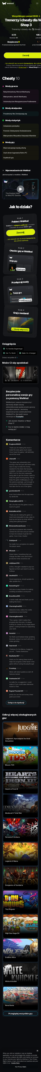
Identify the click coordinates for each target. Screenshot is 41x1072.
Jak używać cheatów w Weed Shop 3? (19, 422)
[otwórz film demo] (20, 189)
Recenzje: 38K (14, 38)
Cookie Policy (15, 1063)
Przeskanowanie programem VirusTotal (13, 45)
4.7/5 (14, 35)
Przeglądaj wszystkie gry (20, 1013)
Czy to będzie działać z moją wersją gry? (19, 428)
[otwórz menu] (37, 3)
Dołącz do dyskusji (16, 703)
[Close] (37, 1051)
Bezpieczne (12, 42)
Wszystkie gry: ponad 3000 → (26, 16)
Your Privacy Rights (20, 1067)
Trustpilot (19, 417)
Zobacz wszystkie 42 (9, 357)
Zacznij (20, 232)
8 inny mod (22, 67)
